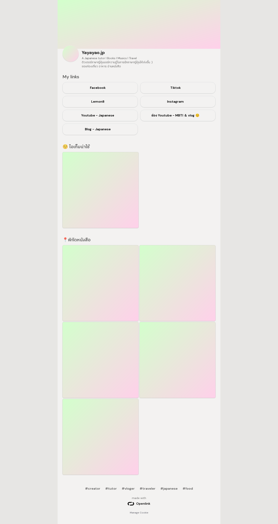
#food (188, 488)
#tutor (111, 488)
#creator (92, 488)
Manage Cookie (139, 512)
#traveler (147, 488)
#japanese (169, 488)
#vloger (128, 488)
